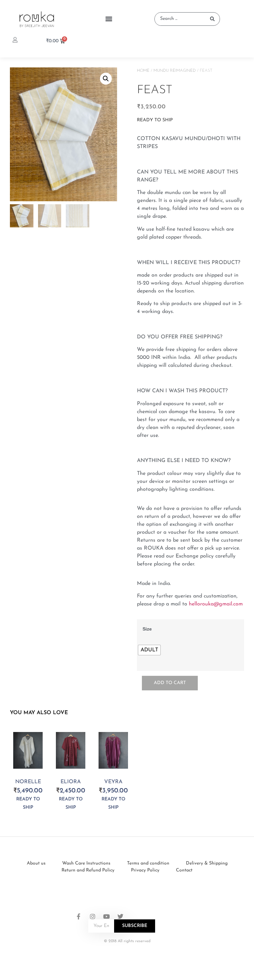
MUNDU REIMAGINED (174, 71)
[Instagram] (93, 916)
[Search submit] (212, 18)
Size (147, 629)
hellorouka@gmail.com (216, 604)
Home (143, 71)
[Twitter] (120, 916)
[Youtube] (106, 916)
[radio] (149, 650)
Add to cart (170, 682)
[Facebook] (79, 916)
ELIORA (71, 782)
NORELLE (28, 782)
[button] (109, 19)
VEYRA (113, 782)
